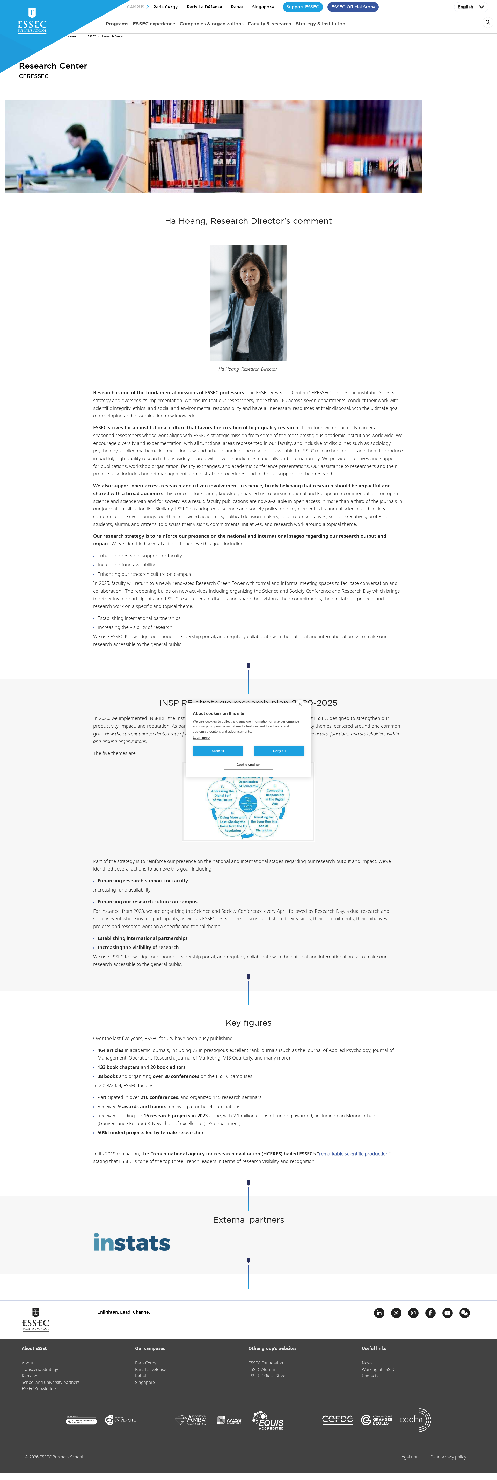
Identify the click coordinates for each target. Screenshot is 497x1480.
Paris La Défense (204, 7)
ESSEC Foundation (265, 1363)
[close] (300, 703)
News (367, 1363)
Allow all (217, 751)
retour (74, 36)
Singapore (263, 7)
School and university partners (50, 1382)
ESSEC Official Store (353, 7)
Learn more (201, 737)
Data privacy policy (448, 1457)
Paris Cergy (165, 7)
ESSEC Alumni (261, 1369)
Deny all (279, 751)
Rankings (30, 1376)
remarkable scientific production (354, 1154)
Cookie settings (248, 765)
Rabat (237, 7)
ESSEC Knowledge (39, 1389)
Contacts (370, 1376)
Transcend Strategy (40, 1369)
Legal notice (411, 1457)
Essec (92, 36)
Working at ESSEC (378, 1369)
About (27, 1363)
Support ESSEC (303, 7)
